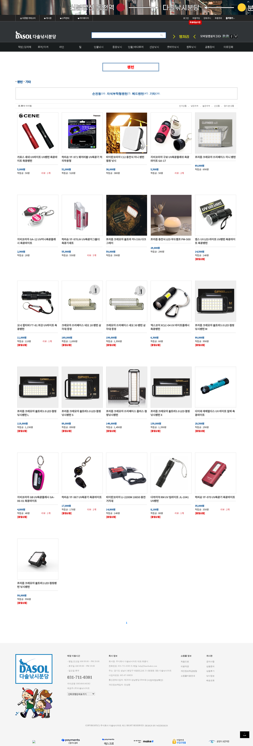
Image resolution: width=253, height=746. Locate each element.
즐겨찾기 (229, 17)
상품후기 (210, 671)
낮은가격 (194, 105)
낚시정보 (210, 676)
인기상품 (183, 105)
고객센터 (65, 17)
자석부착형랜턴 (117, 93)
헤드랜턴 (138, 93)
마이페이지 (84, 17)
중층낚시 (117, 47)
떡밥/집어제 (24, 47)
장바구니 (207, 17)
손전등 (96, 93)
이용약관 (185, 666)
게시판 (48, 17)
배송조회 (210, 680)
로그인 (186, 17)
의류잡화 (228, 47)
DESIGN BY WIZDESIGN (156, 726)
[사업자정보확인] (155, 680)
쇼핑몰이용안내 (188, 676)
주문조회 (218, 17)
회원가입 (196, 17)
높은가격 (206, 105)
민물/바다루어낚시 (136, 48)
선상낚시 (154, 47)
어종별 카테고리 (29, 17)
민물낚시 (99, 47)
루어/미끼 (43, 47)
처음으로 (185, 662)
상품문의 (210, 666)
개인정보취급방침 (189, 671)
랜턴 (20, 81)
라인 (61, 47)
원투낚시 (191, 47)
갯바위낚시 (173, 47)
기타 (28, 81)
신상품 (217, 105)
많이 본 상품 (229, 105)
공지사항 (210, 662)
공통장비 (210, 47)
